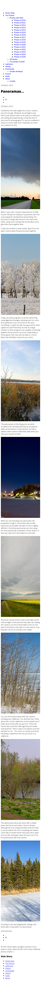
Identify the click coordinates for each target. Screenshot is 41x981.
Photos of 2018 (20, 40)
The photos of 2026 (17, 62)
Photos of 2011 (20, 23)
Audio (7, 76)
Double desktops (16, 71)
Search (8, 74)
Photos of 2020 (20, 45)
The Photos (9, 15)
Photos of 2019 (20, 42)
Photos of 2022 (20, 49)
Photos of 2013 (20, 28)
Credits (12, 81)
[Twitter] (6, 100)
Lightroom (9, 64)
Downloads (9, 69)
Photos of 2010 (20, 20)
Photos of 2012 (20, 25)
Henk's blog (9, 13)
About (7, 79)
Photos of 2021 (20, 47)
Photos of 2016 (20, 35)
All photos (13, 59)
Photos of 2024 (20, 54)
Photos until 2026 (16, 18)
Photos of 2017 (20, 37)
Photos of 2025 (20, 57)
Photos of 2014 (20, 30)
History (8, 67)
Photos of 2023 (20, 52)
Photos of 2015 (20, 32)
